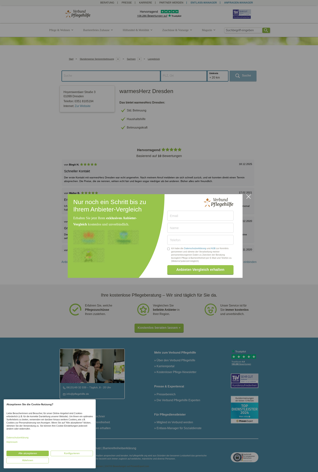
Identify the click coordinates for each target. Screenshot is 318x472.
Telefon (175, 240)
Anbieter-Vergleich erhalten (200, 270)
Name (174, 228)
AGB (213, 248)
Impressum (11, 442)
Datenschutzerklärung (195, 248)
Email (174, 216)
